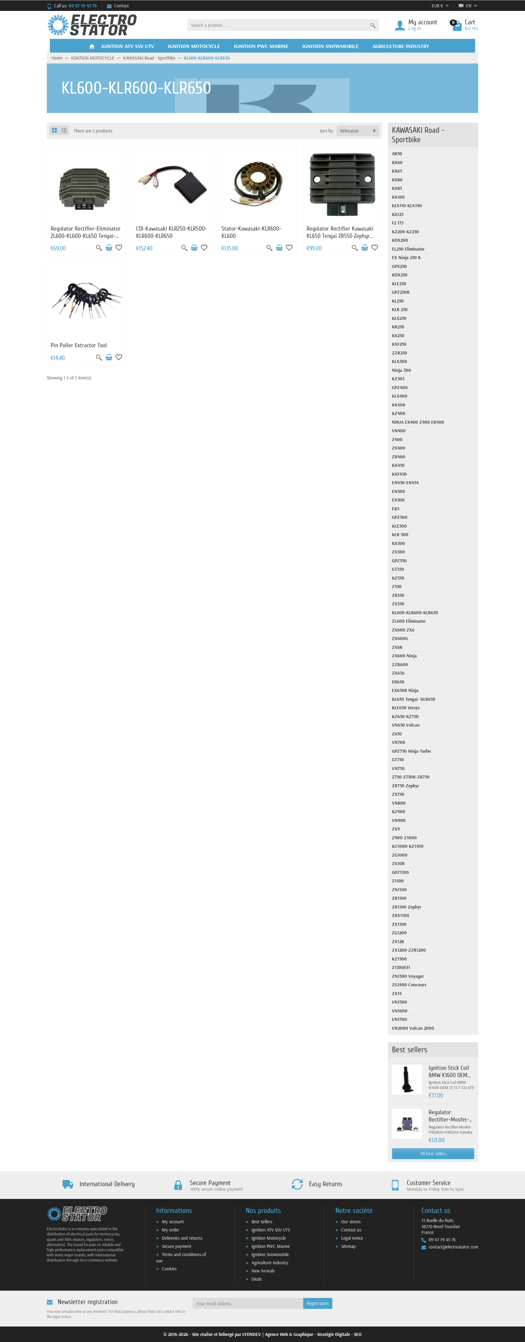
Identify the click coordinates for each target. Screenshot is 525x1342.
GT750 (398, 759)
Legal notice (352, 1238)
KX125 (397, 214)
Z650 (397, 734)
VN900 (399, 820)
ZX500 (398, 552)
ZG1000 (399, 855)
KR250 (398, 327)
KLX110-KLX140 (407, 205)
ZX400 (398, 448)
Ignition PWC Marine (271, 1246)
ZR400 (398, 457)
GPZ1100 (400, 872)
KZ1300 (399, 959)
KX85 (397, 188)
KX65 (397, 171)
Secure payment (176, 1246)
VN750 (398, 768)
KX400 (398, 405)
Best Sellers (262, 1221)
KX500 (398, 543)
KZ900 (398, 811)
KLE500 (399, 526)
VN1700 (399, 1019)
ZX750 (398, 794)
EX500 (398, 500)
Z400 (397, 439)
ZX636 (398, 673)
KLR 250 (400, 309)
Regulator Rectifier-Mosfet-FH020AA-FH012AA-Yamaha (450, 1123)
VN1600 (399, 1011)
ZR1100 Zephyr (406, 907)
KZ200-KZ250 (405, 232)
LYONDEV (251, 1334)
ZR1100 (399, 898)
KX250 (398, 335)
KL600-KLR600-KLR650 (415, 612)
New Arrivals (263, 1271)
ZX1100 (399, 924)
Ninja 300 (401, 370)
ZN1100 (399, 889)
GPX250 (399, 266)
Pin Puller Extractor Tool (79, 345)
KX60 (397, 162)
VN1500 (399, 1002)
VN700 (398, 742)
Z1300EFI (401, 967)
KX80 (397, 180)
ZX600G (400, 638)
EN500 (398, 491)
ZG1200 (399, 933)
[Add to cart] (108, 248)
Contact (121, 6)
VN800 (399, 803)
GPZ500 (399, 517)
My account (173, 1221)
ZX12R (398, 941)
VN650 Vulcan (406, 725)
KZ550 (398, 578)
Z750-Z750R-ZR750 (411, 777)
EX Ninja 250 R (406, 257)
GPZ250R (401, 292)
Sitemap (348, 1246)
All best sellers (433, 1153)
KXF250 (399, 344)
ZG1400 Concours (409, 985)
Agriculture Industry (270, 1262)
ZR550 (398, 595)
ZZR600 (400, 664)
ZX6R (397, 647)
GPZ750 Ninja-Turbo (411, 751)
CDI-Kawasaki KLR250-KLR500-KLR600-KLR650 (171, 232)
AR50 (397, 153)
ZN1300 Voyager (408, 976)
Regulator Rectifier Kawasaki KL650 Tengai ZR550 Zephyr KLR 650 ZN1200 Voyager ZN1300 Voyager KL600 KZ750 (340, 239)
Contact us (351, 1230)
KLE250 (399, 283)
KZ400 (398, 413)
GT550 (398, 569)
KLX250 (399, 318)
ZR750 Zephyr (405, 786)
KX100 (398, 197)
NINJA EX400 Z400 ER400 (418, 422)
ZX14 (397, 993)
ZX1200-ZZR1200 (409, 950)
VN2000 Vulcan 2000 (413, 1028)
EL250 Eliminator (408, 249)
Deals (257, 1279)
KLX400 (399, 396)
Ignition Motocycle (269, 1238)
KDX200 (400, 240)
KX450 (398, 465)
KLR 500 (400, 534)
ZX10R (398, 863)
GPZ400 (400, 387)
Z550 (397, 586)
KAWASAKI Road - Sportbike (418, 135)
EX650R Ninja (405, 690)
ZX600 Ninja (404, 656)
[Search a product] (373, 25)
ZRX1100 (400, 915)
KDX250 (399, 275)
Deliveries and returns (182, 1238)
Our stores (351, 1221)
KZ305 (398, 379)
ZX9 (396, 829)
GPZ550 (399, 560)
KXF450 (399, 474)
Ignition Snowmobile (270, 1254)
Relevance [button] (349, 131)
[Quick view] (99, 248)
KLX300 (399, 361)
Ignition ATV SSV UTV (271, 1230)
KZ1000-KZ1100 (408, 846)
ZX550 (398, 604)
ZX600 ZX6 (403, 630)
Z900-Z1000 (404, 837)
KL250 (398, 301)
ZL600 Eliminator (409, 621)
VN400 (399, 430)
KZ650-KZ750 (405, 716)
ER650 (398, 682)
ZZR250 (399, 353)
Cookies (169, 1269)
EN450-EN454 (405, 482)
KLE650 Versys (406, 707)
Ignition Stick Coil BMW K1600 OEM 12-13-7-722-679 (449, 1075)
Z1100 (398, 881)
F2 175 (397, 223)
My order (170, 1230)
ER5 (395, 509)
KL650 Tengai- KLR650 (413, 699)
